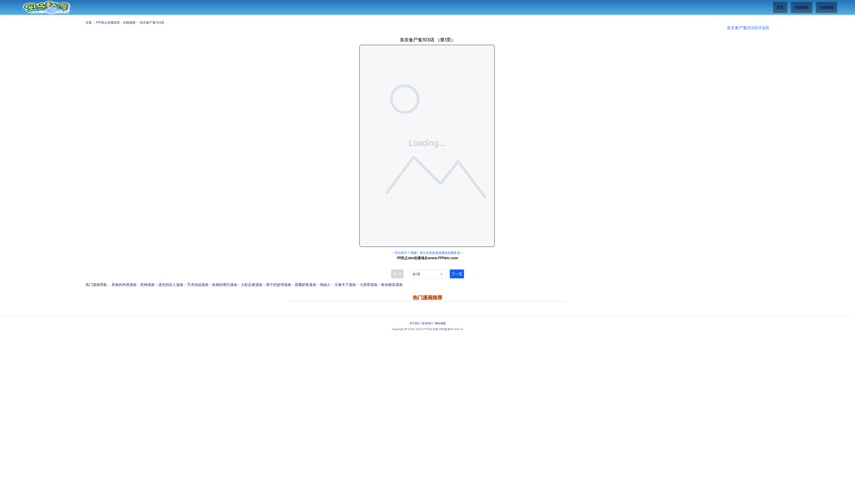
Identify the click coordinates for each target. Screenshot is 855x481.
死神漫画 (147, 284)
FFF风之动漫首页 (108, 22)
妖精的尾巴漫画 (224, 284)
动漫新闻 (801, 7)
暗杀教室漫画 (392, 284)
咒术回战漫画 (197, 284)
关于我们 (414, 323)
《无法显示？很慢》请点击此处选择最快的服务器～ (427, 253)
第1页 (397, 274)
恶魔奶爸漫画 (305, 284)
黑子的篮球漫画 (278, 284)
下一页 (457, 274)
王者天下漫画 (345, 284)
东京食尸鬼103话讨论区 (748, 27)
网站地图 (440, 323)
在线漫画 (826, 7)
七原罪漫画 (368, 284)
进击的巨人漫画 (170, 284)
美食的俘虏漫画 (124, 284)
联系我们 (427, 323)
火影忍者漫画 (251, 284)
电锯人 (325, 284)
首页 (780, 7)
